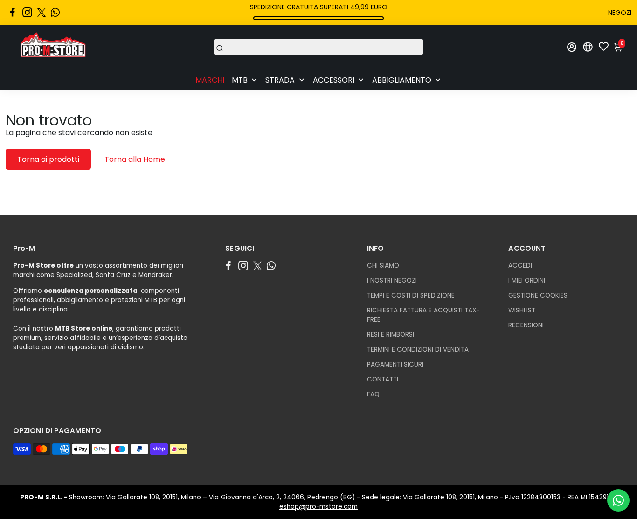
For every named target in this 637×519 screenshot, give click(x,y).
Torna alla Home (134, 159)
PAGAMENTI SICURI (395, 364)
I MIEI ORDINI (526, 280)
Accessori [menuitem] (333, 80)
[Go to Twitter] (41, 12)
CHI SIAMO (383, 265)
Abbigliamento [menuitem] (401, 80)
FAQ (373, 394)
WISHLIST (521, 310)
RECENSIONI (526, 325)
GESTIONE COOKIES (538, 295)
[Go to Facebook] (12, 12)
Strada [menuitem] (280, 80)
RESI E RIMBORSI (390, 334)
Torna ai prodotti (48, 159)
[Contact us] (618, 500)
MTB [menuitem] (240, 80)
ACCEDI (520, 265)
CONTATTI (382, 379)
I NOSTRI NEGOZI (392, 280)
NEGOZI (619, 12)
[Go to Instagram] (27, 12)
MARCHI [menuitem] (209, 80)
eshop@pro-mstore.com (318, 506)
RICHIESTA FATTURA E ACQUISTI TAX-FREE (423, 315)
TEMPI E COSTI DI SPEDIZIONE (411, 295)
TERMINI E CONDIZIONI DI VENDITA (418, 349)
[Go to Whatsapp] (55, 12)
